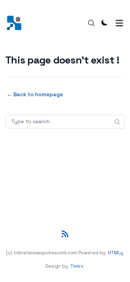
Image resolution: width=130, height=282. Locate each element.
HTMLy (115, 253)
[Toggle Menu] (119, 23)
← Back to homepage (35, 94)
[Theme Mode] (105, 22)
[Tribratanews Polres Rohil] (16, 22)
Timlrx (76, 266)
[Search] (91, 23)
